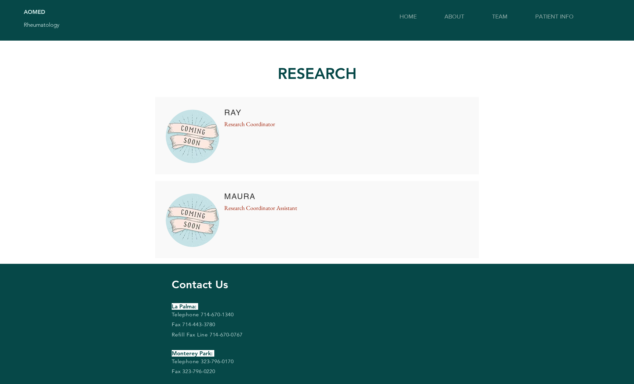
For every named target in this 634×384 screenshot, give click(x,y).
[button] (454, 16)
